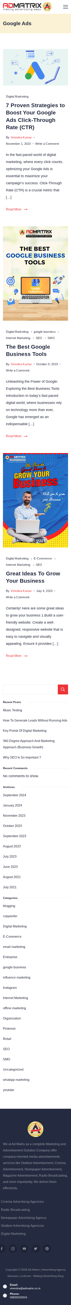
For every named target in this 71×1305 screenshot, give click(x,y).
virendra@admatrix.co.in (25, 1288)
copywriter (10, 916)
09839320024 (18, 1297)
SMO (51, 338)
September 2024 (14, 795)
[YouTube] (24, 1248)
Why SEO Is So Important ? (22, 757)
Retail (7, 1038)
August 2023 (12, 846)
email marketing (14, 946)
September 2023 (14, 836)
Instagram (10, 987)
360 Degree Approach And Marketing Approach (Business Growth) (29, 744)
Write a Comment (47, 144)
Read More (13, 209)
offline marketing (14, 1008)
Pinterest (9, 1028)
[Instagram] (13, 1248)
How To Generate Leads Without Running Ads (35, 720)
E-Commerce (43, 558)
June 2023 (10, 866)
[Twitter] (35, 1248)
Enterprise (10, 957)
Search (63, 689)
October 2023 (12, 826)
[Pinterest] (47, 1248)
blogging (9, 906)
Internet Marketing (18, 338)
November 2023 (14, 815)
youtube (8, 1090)
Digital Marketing (17, 96)
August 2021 (12, 877)
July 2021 (10, 887)
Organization (12, 1018)
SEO (39, 338)
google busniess (45, 331)
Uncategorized (13, 1069)
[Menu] (65, 7)
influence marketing (16, 977)
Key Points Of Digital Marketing (25, 730)
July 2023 (10, 856)
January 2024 (12, 805)
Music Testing (12, 710)
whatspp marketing (16, 1079)
